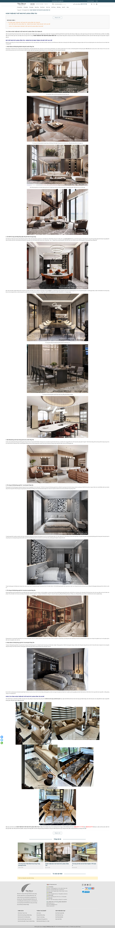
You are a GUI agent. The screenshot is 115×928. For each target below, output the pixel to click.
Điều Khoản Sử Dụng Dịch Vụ (42, 919)
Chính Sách (39, 913)
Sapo (79, 926)
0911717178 (84, 4)
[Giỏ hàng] (96, 4)
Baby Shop (37, 7)
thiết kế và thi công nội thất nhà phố (52, 698)
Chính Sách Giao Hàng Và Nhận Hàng (25, 915)
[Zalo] (2, 740)
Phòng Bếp (26, 7)
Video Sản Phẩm (58, 919)
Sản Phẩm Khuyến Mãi (59, 913)
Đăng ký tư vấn (57, 17)
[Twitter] (85, 885)
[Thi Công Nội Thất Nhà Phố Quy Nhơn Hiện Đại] (30, 852)
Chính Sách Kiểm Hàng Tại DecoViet (24, 919)
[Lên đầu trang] (112, 919)
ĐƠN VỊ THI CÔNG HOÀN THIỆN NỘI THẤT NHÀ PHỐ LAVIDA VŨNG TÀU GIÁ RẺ (26, 26)
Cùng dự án (57, 839)
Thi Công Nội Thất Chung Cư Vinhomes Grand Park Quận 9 (56, 864)
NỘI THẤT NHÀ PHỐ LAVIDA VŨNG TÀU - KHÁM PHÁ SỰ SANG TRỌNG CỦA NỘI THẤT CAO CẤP (29, 24)
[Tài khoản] (92, 4)
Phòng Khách (19, 7)
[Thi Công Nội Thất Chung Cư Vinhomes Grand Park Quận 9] (57, 852)
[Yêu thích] (94, 4)
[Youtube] (88, 885)
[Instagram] (90, 885)
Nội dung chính (11, 20)
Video (68, 7)
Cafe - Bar (48, 7)
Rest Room (42, 7)
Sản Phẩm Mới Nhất (59, 917)
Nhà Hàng (59, 7)
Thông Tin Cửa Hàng (40, 917)
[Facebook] (83, 885)
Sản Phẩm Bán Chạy (59, 915)
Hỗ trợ (97, 1)
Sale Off (63, 7)
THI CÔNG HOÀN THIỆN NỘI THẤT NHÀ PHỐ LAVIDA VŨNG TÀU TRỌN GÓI (24, 22)
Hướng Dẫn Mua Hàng (41, 915)
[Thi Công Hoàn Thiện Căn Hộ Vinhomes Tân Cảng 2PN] (84, 852)
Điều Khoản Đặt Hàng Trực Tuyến (43, 921)
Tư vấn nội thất (57, 874)
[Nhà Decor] (27, 888)
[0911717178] (2, 743)
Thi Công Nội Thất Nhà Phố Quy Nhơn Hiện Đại (29, 863)
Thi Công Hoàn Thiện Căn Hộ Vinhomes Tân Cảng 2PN (84, 864)
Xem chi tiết (20, 867)
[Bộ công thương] (90, 891)
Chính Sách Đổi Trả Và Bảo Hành (24, 917)
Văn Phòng (53, 7)
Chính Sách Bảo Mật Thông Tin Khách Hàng (26, 921)
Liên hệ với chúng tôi (90, 1)
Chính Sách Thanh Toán (22, 913)
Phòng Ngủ (31, 7)
